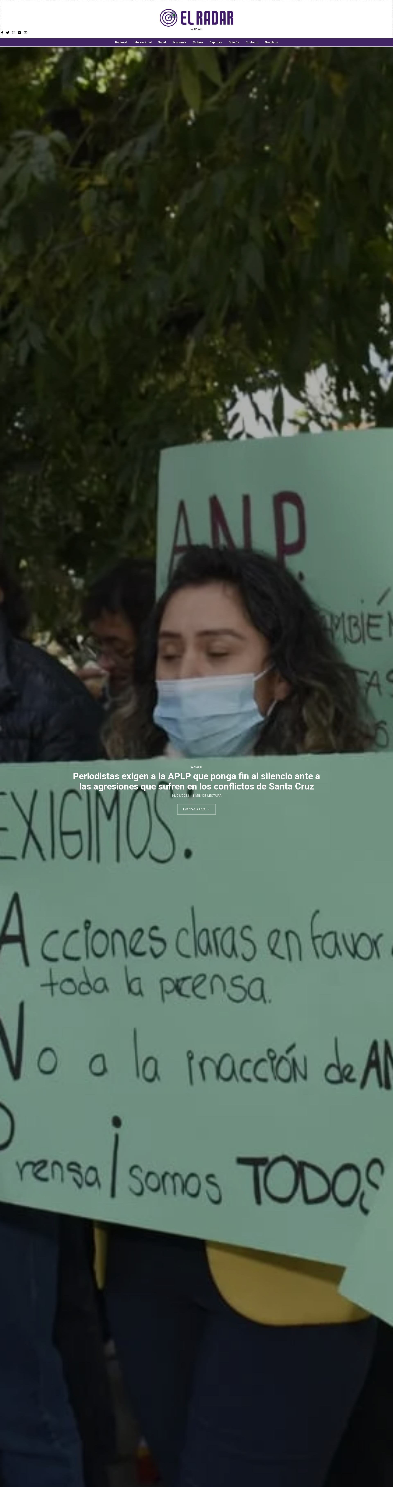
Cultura (198, 42)
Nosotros (271, 42)
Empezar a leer (195, 809)
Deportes (215, 42)
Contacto (252, 42)
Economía (179, 42)
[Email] (319, 19)
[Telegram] (313, 19)
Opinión (234, 42)
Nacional (121, 42)
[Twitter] (302, 19)
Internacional (143, 42)
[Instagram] (308, 19)
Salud (162, 42)
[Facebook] (297, 19)
